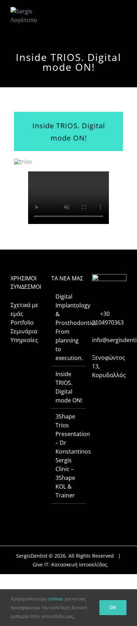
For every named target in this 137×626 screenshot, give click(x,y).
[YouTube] (109, 391)
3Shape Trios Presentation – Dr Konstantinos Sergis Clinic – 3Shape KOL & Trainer (69, 456)
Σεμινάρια (24, 331)
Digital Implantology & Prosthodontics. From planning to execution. (69, 327)
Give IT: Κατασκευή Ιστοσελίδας (70, 564)
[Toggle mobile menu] (122, 15)
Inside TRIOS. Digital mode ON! (69, 387)
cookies (55, 599)
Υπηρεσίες (24, 340)
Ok (113, 607)
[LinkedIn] (119, 391)
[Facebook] (100, 391)
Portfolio (22, 322)
